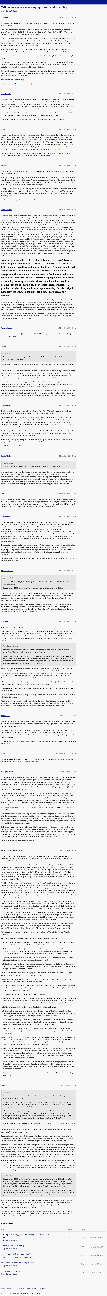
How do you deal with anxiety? (13, 1246)
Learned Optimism (63, 417)
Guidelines (20, 1288)
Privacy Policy (43, 1288)
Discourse (13, 1293)
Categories (10, 1288)
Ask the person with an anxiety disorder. (16, 1254)
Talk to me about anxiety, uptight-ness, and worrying (34, 7)
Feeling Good (60, 431)
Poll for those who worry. (10, 1271)
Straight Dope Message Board (11, 2)
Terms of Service (31, 1288)
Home (3, 1288)
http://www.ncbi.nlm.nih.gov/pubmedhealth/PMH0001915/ (41, 102)
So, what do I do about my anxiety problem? (18, 1263)
